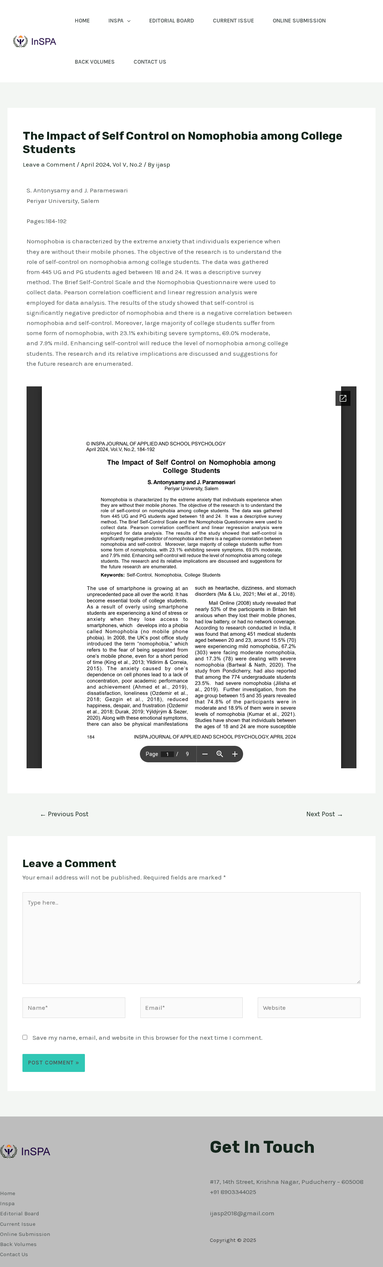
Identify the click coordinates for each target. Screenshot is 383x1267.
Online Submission (299, 20)
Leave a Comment (49, 164)
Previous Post (64, 814)
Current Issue (233, 20)
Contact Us (150, 61)
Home (82, 20)
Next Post (324, 814)
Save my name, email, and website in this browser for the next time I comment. (148, 1037)
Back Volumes (95, 61)
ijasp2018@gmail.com (242, 1213)
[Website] (309, 1008)
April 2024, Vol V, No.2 (111, 164)
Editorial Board (171, 20)
